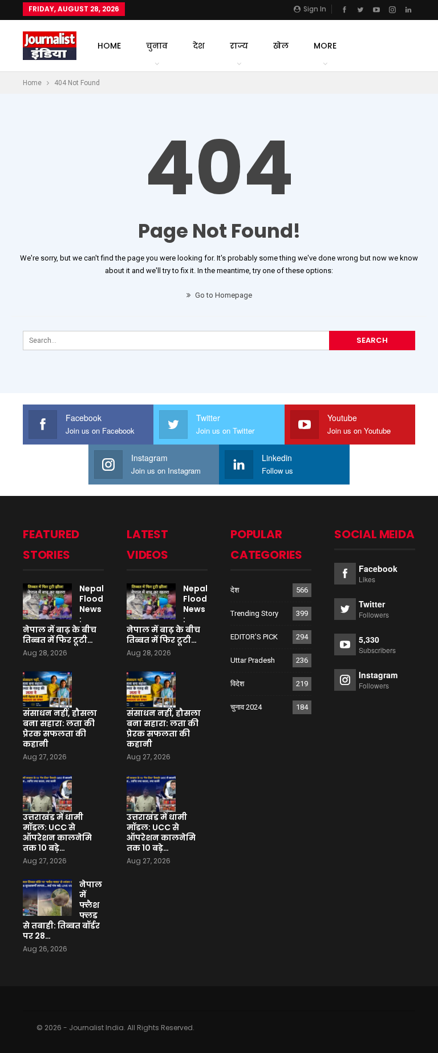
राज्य (239, 45)
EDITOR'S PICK (254, 636)
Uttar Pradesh (252, 660)
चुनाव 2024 (246, 707)
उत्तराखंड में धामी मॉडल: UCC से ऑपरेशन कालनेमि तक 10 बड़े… (57, 832)
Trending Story (254, 613)
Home (109, 45)
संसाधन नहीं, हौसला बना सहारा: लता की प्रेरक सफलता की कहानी (60, 728)
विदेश (237, 683)
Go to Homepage (222, 295)
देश (199, 45)
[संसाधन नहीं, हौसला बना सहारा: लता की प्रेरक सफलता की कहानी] (47, 689)
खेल (281, 45)
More (325, 45)
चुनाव (157, 45)
